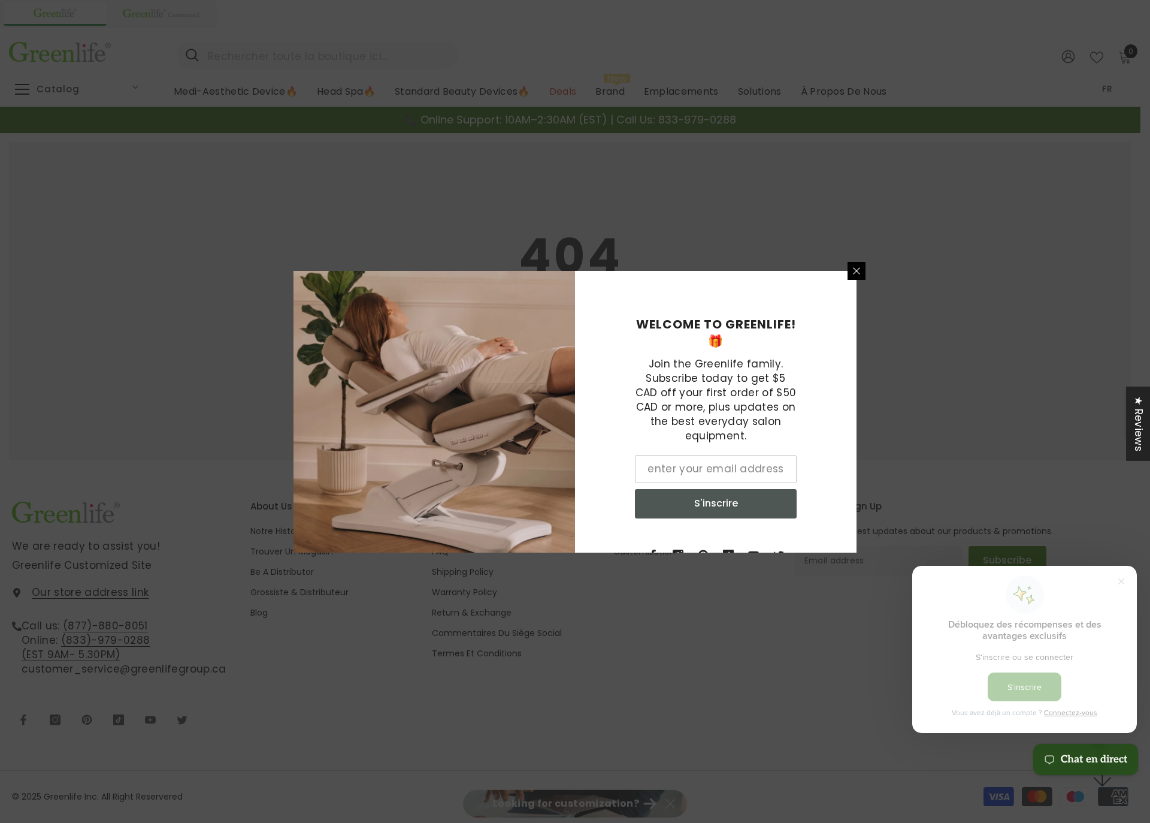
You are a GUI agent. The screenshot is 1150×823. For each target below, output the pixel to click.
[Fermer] (856, 271)
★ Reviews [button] (1138, 423)
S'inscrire (716, 503)
